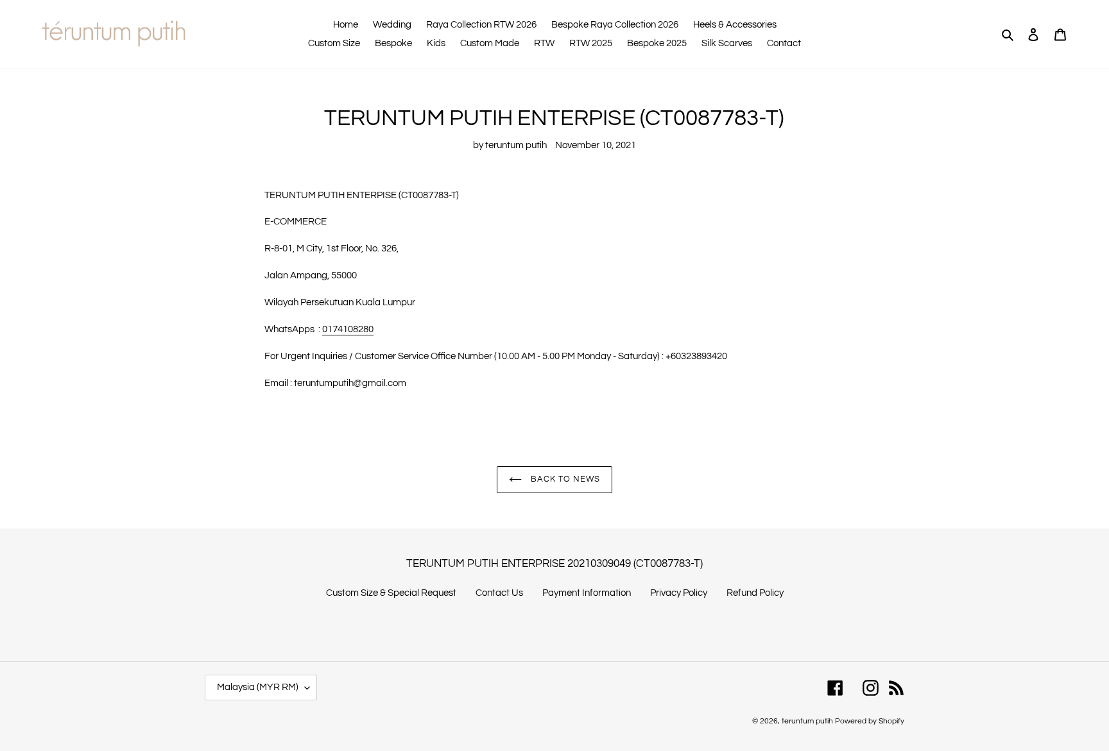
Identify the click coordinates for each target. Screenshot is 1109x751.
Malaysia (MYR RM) (257, 687)
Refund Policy (755, 593)
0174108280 (348, 329)
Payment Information (586, 593)
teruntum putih (807, 721)
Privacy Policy (678, 593)
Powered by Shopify (869, 721)
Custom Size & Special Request (391, 593)
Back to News (564, 479)
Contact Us (499, 593)
